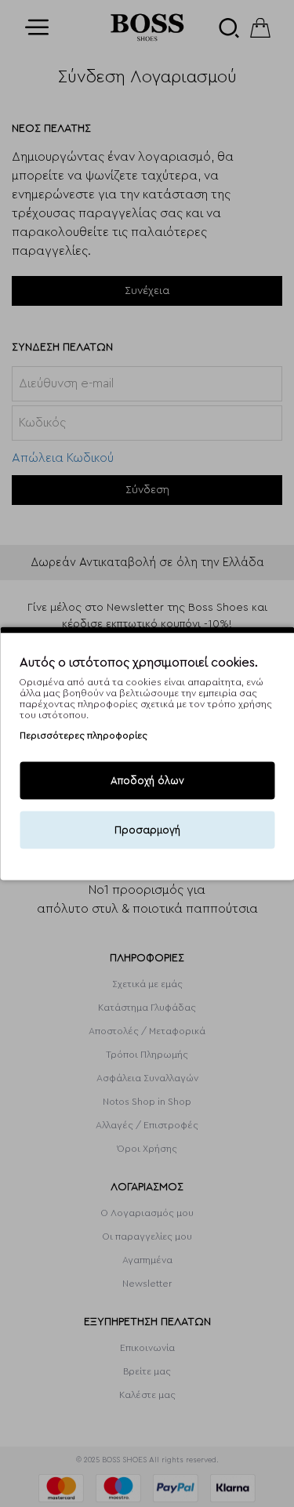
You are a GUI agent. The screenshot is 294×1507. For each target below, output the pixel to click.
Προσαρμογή (147, 830)
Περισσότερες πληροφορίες (83, 735)
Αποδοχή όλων (147, 780)
